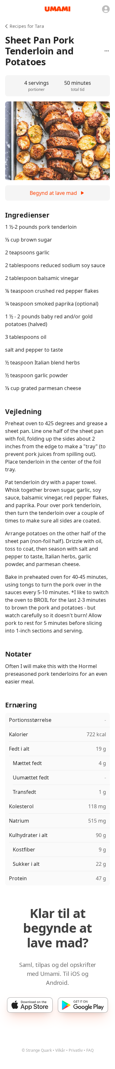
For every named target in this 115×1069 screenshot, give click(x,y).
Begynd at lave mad (53, 192)
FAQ (90, 1050)
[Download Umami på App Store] (30, 1005)
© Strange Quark (37, 1050)
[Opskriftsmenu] (106, 51)
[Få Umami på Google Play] (83, 1005)
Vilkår (60, 1050)
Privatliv (76, 1050)
